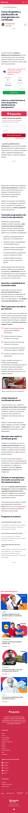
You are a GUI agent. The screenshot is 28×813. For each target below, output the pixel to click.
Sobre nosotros (5, 786)
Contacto (4, 782)
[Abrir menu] (26, 2)
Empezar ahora (14, 92)
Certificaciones (5, 739)
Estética (3, 743)
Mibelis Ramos (11, 23)
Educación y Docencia (7, 741)
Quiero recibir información (14, 135)
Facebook (6, 768)
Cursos (3, 735)
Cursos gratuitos (8, 6)
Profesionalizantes (6, 750)
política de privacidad (19, 138)
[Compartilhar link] (25, 24)
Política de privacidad (7, 784)
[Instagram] (14, 809)
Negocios (4, 748)
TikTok (5, 773)
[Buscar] (23, 2)
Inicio (2, 6)
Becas (3, 733)
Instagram (6, 762)
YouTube (6, 770)
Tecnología (4, 754)
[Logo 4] (19, 793)
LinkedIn (6, 765)
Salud (3, 752)
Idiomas (3, 746)
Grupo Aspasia (16, 458)
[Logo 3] (9, 793)
